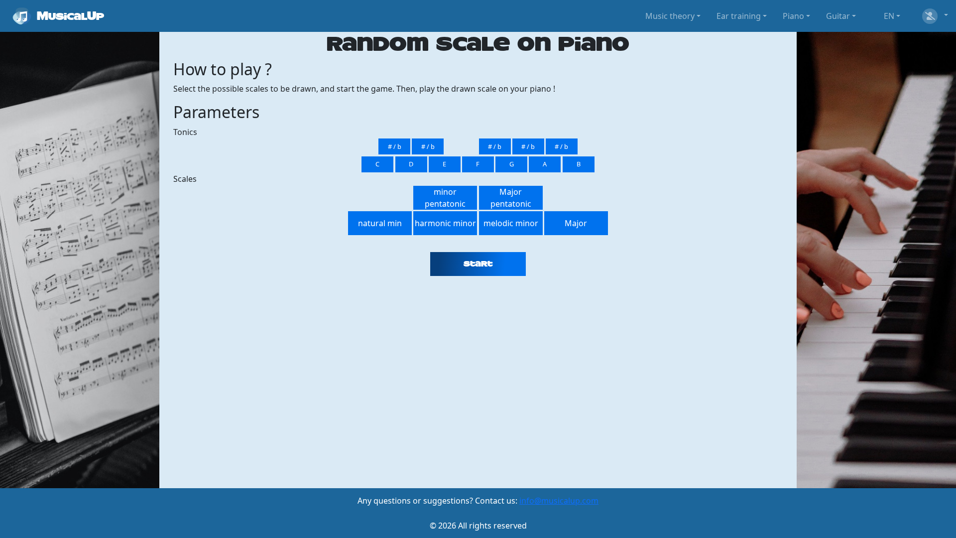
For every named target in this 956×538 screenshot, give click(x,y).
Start (478, 264)
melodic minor (510, 223)
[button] (934, 16)
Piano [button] (793, 15)
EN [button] (889, 15)
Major (576, 223)
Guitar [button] (838, 15)
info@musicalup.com (558, 500)
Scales (185, 178)
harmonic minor (445, 223)
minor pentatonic (445, 197)
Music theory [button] (670, 15)
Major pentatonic (510, 197)
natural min (380, 223)
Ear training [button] (739, 15)
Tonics (185, 132)
